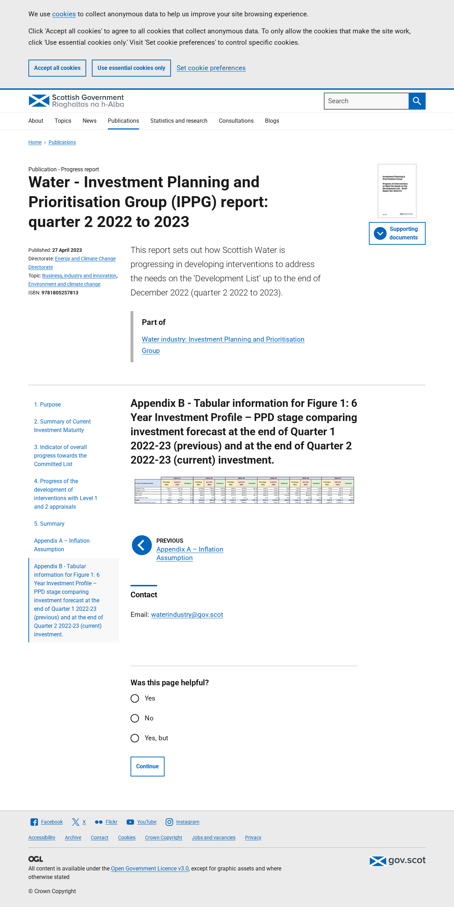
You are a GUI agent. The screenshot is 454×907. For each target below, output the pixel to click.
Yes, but (156, 738)
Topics (63, 120)
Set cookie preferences (211, 68)
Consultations (236, 120)
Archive (73, 837)
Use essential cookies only (131, 68)
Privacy (253, 837)
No (149, 718)
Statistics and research (178, 120)
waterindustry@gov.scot (187, 614)
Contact (100, 837)
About (35, 120)
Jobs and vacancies (214, 837)
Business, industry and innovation (79, 275)
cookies (64, 14)
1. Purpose (47, 404)
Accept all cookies (57, 68)
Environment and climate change (64, 284)
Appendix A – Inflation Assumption (62, 545)
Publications (123, 120)
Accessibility (41, 837)
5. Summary (49, 523)
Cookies (126, 837)
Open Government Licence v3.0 (150, 868)
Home (34, 142)
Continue (147, 766)
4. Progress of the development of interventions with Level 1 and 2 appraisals (66, 494)
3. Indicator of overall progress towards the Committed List (60, 456)
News (89, 120)
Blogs (272, 120)
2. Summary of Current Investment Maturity (62, 425)
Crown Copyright (163, 837)
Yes (150, 698)
